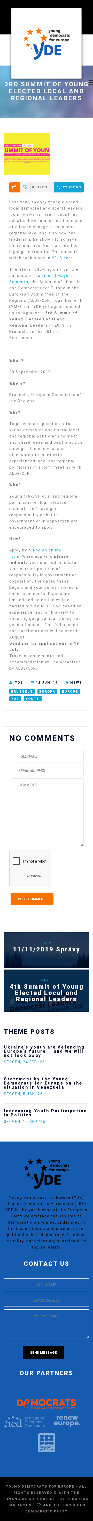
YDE (19, 682)
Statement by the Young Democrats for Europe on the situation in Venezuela (43, 1083)
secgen (12, 1062)
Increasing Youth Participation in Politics (45, 1112)
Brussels (22, 691)
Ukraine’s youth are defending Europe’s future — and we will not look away (44, 1051)
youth (33, 699)
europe (70, 691)
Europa (47, 691)
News (76, 682)
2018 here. (63, 258)
